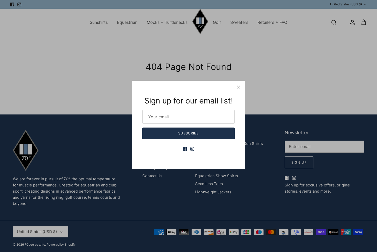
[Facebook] (185, 149)
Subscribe (188, 133)
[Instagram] (192, 149)
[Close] (238, 87)
